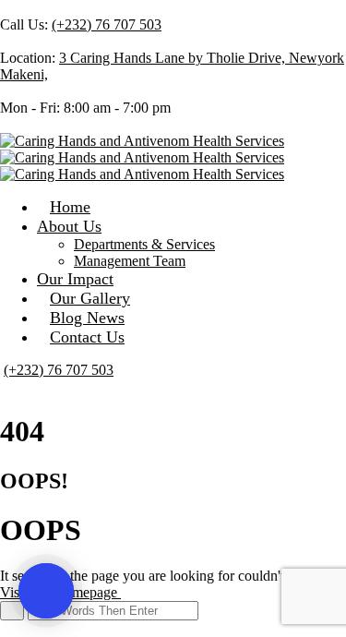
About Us (69, 226)
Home (70, 207)
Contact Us (87, 337)
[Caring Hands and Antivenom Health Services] (142, 141)
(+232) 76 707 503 (106, 24)
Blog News (87, 317)
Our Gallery (90, 298)
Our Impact (75, 279)
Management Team (129, 261)
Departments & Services (144, 244)
